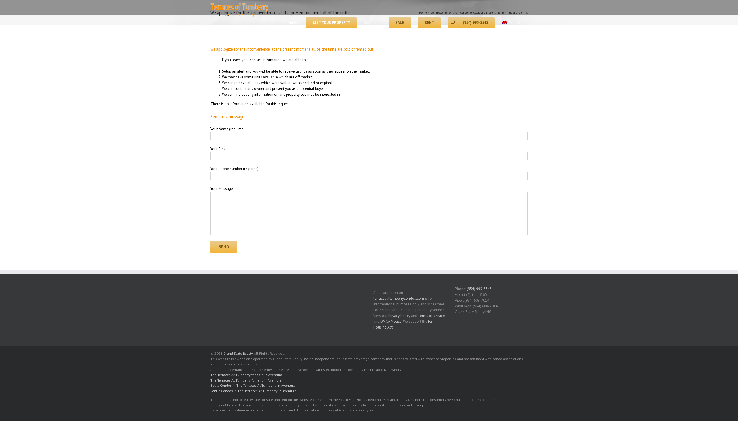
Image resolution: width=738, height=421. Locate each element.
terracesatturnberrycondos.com (398, 298)
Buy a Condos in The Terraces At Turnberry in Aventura (252, 385)
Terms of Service (431, 315)
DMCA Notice (391, 321)
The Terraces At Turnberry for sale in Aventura (246, 375)
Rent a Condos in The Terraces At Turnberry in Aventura (253, 391)
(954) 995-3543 (479, 288)
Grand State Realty (238, 353)
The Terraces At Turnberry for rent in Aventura (246, 380)
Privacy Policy (399, 315)
